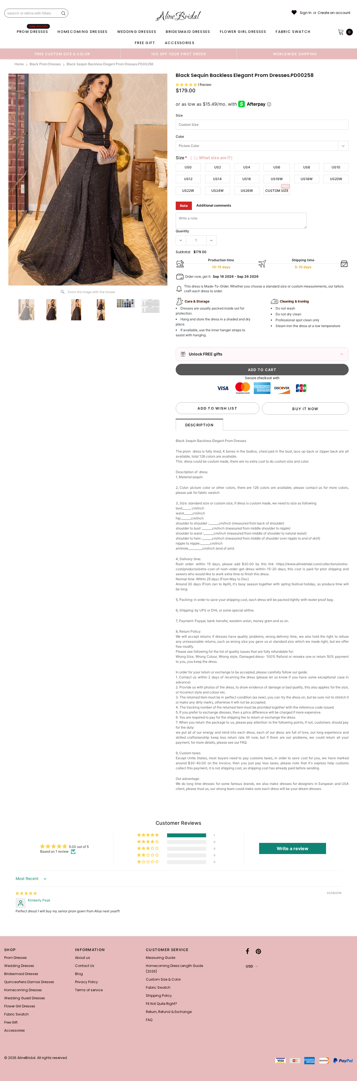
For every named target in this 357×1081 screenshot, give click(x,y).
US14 (217, 179)
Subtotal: (183, 252)
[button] (187, 84)
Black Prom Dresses (45, 64)
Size (179, 115)
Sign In (306, 13)
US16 (246, 179)
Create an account (334, 13)
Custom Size (276, 190)
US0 (188, 167)
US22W (188, 190)
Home (19, 64)
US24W (217, 190)
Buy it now (305, 409)
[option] (62, 54)
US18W (307, 179)
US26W (247, 190)
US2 (217, 167)
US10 (336, 167)
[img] (26, 893)
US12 (188, 179)
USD (249, 966)
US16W (277, 179)
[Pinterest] (258, 951)
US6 (276, 167)
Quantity (182, 231)
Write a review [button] (292, 848)
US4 (246, 167)
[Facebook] (247, 951)
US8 (306, 167)
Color (180, 136)
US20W (336, 179)
